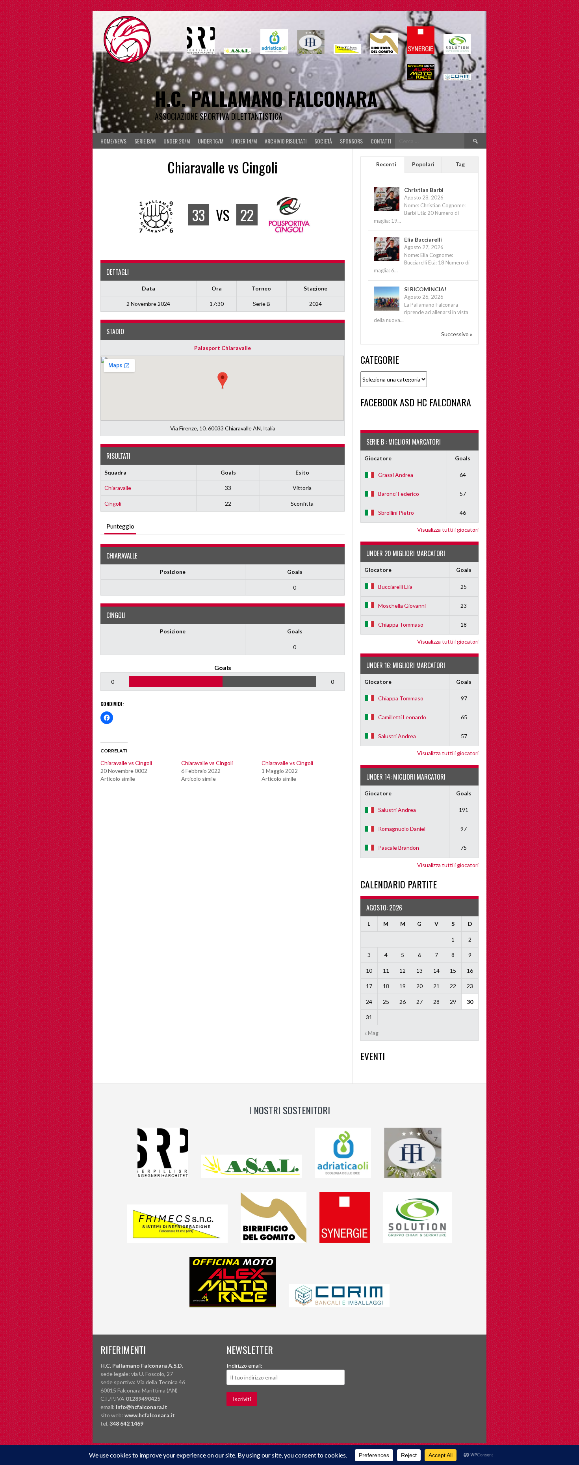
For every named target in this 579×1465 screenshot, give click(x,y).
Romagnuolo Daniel (401, 828)
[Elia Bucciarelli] (386, 260)
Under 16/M (210, 141)
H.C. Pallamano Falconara (266, 98)
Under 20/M (176, 141)
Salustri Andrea (397, 736)
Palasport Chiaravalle (222, 347)
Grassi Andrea (395, 474)
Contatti (381, 141)
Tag (460, 164)
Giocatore (378, 458)
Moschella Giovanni (402, 605)
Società (323, 141)
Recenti (386, 164)
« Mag (371, 1032)
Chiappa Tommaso (400, 624)
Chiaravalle (117, 487)
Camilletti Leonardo (402, 717)
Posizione (173, 571)
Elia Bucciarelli (423, 239)
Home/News (113, 141)
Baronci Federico (398, 493)
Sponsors (351, 141)
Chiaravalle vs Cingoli (126, 762)
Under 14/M (244, 141)
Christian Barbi (424, 189)
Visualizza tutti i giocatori (448, 529)
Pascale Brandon (398, 847)
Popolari (423, 164)
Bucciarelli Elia (395, 586)
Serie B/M (145, 141)
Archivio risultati (285, 141)
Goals (294, 571)
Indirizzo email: (244, 1365)
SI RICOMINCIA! (425, 289)
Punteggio (120, 526)
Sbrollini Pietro (396, 512)
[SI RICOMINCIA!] (386, 310)
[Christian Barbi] (386, 210)
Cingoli (112, 503)
